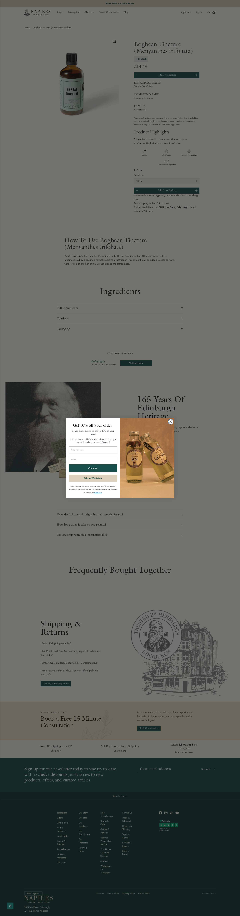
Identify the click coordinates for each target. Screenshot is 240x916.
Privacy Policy (98, 493)
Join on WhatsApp (93, 478)
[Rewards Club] (10, 906)
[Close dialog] (170, 421)
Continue (93, 468)
